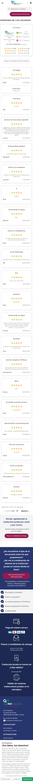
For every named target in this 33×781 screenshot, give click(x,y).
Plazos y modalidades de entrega (16, 536)
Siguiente (25, 511)
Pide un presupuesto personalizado (16, 576)
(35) (28, 48)
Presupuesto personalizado (21, 14)
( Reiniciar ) (24, 44)
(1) (28, 50)
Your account (9, 724)
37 (17, 511)
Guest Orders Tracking (9, 730)
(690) (14, 48)
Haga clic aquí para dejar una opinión (16, 61)
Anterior (7, 511)
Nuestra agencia (8, 738)
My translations (7, 728)
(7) (14, 50)
